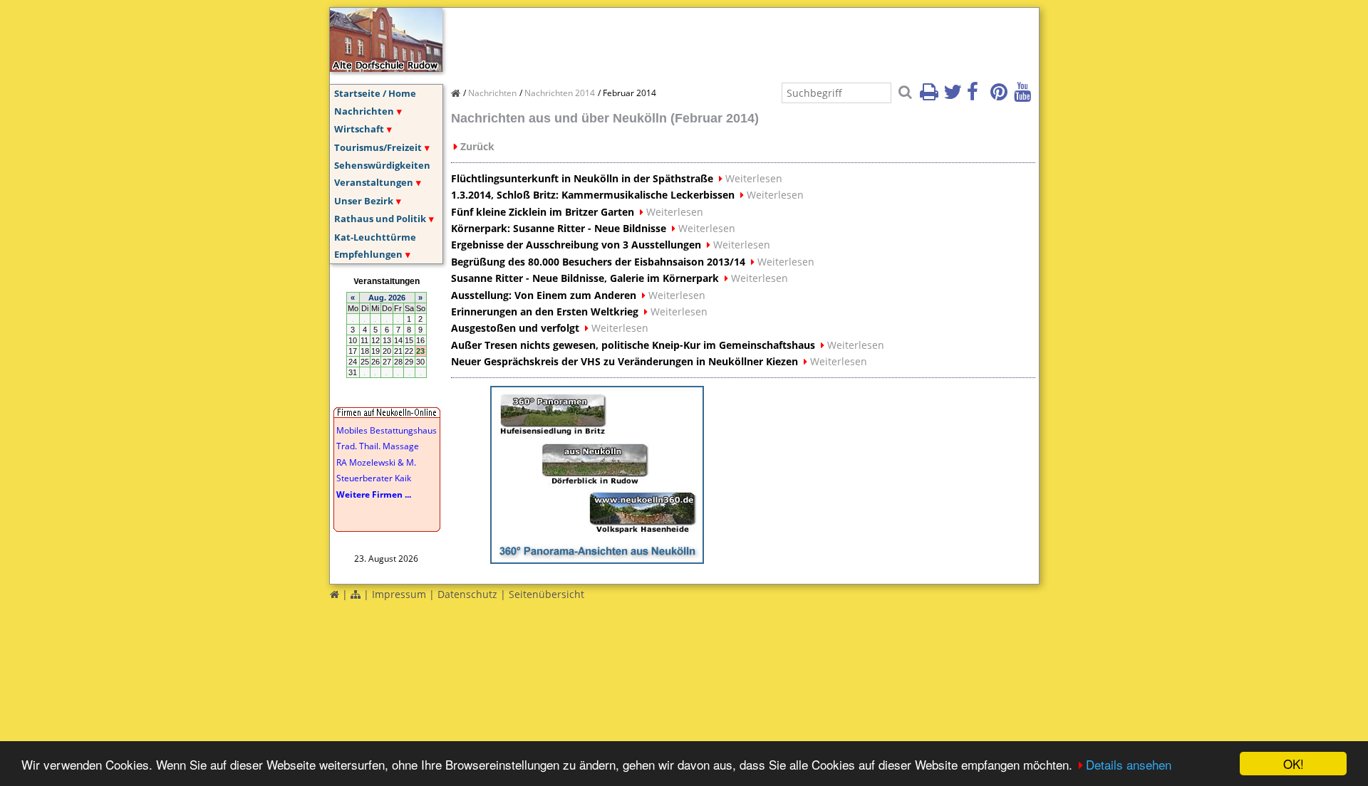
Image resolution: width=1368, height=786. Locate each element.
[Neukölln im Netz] (386, 67)
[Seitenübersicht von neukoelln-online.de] (356, 594)
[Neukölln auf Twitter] (954, 96)
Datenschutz (467, 594)
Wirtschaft (359, 128)
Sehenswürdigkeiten (382, 165)
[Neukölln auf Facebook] (977, 96)
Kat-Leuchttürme (375, 237)
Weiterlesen (753, 178)
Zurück (477, 146)
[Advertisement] (710, 40)
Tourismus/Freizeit (378, 147)
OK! (1293, 763)
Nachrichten (364, 111)
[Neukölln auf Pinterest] (1001, 96)
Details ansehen (1128, 764)
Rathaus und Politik (380, 218)
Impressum (399, 594)
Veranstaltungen (373, 182)
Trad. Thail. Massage (377, 446)
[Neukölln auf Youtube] (1024, 96)
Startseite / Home (375, 93)
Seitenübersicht (546, 594)
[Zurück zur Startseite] (334, 594)
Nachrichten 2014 (559, 93)
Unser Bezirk (363, 200)
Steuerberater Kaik (373, 478)
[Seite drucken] (930, 96)
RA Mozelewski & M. (376, 462)
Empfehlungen (368, 254)
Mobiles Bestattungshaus (386, 430)
